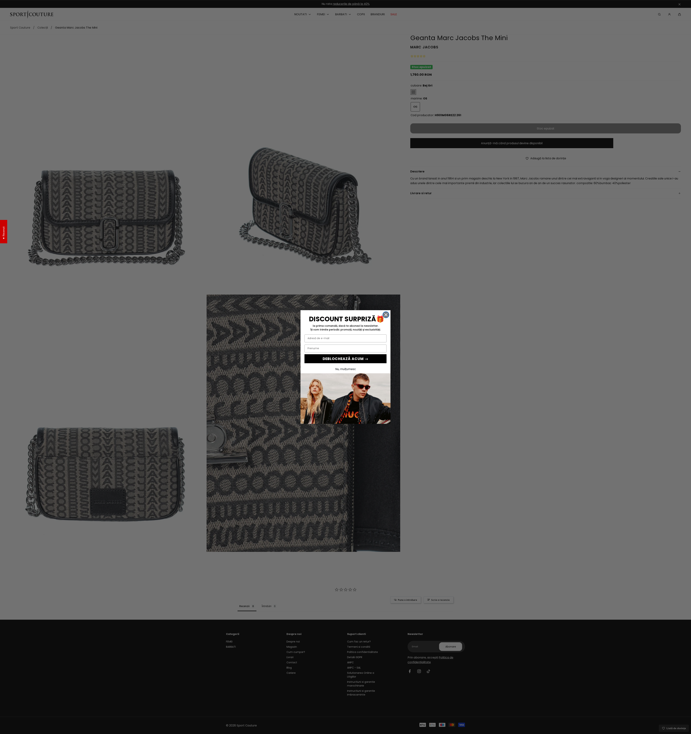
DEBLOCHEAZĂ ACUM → (345, 358)
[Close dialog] (386, 315)
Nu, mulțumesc (345, 369)
